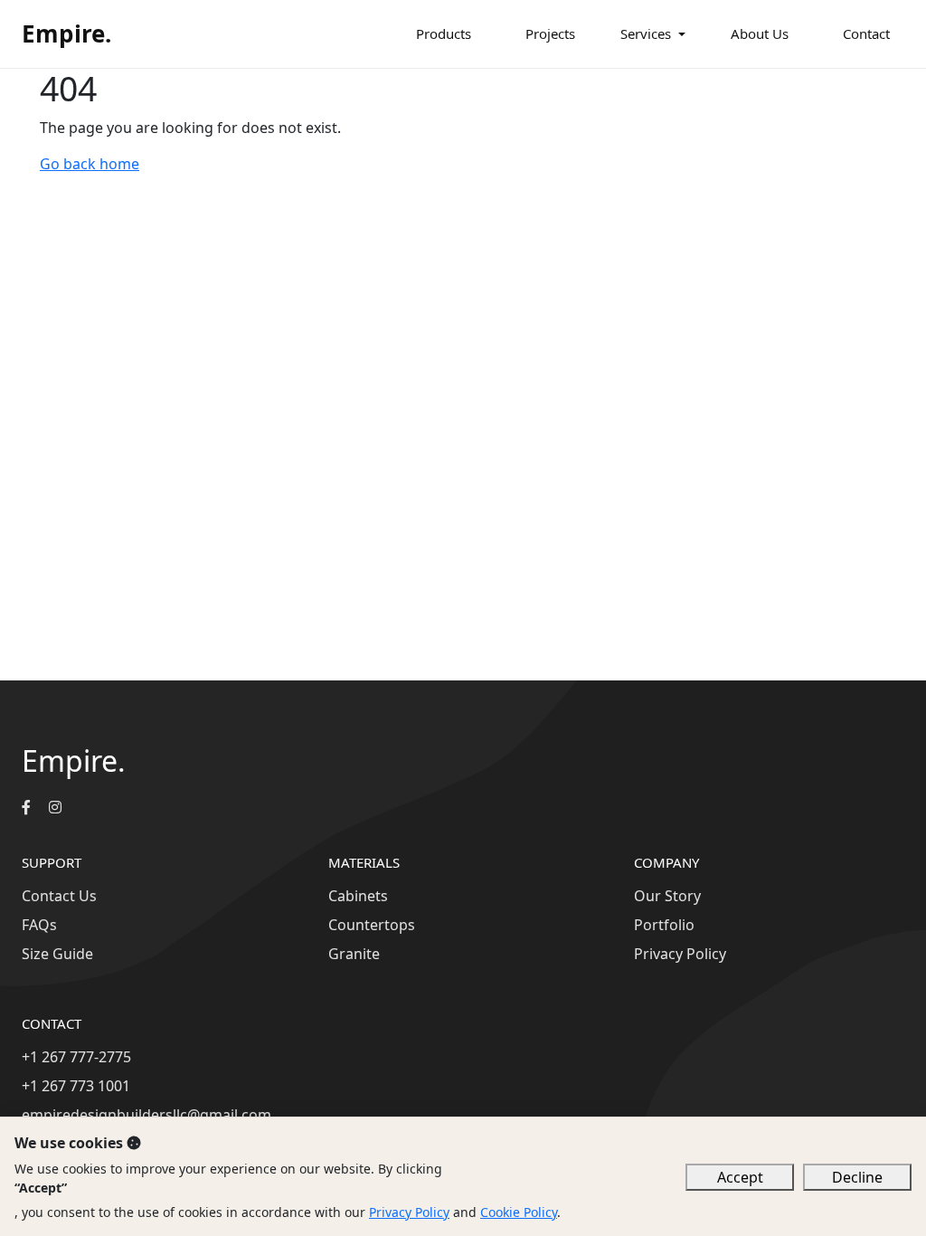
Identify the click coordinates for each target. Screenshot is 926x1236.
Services (645, 33)
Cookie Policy (518, 1212)
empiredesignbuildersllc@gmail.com (146, 1115)
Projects (550, 33)
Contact (866, 33)
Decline (857, 1177)
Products (443, 33)
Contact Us (59, 896)
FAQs (39, 925)
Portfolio (664, 925)
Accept (740, 1177)
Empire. (66, 33)
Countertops (371, 925)
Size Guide (57, 954)
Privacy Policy (680, 954)
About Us (760, 33)
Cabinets (358, 896)
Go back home (89, 164)
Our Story (667, 896)
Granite (354, 954)
